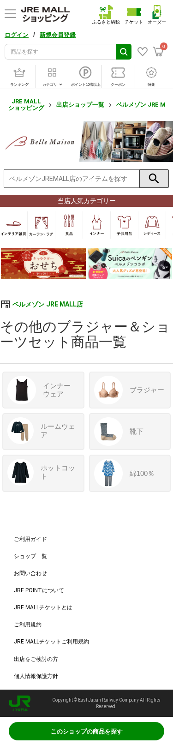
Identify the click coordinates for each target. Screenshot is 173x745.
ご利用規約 (28, 624)
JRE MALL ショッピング (26, 104)
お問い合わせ (30, 573)
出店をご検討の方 (36, 659)
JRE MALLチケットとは (43, 607)
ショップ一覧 (30, 556)
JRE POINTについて (39, 590)
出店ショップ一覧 (80, 104)
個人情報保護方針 (36, 676)
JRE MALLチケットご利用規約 (51, 641)
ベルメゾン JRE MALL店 (47, 304)
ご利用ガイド (30, 539)
